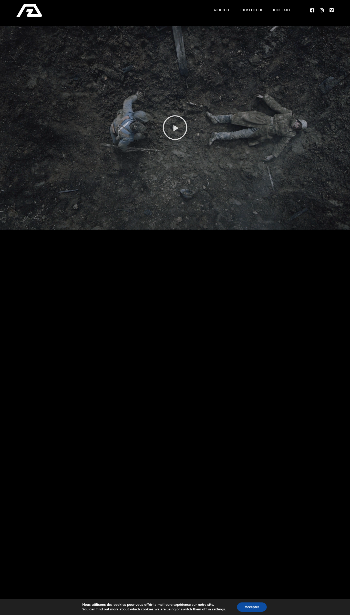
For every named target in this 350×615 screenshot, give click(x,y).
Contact (282, 10)
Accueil (222, 10)
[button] (175, 127)
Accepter (252, 606)
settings (218, 609)
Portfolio (252, 10)
